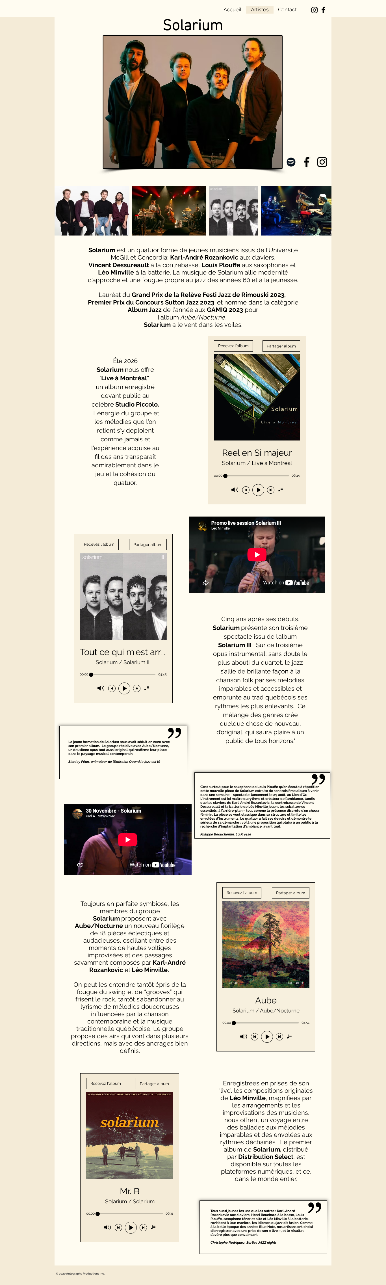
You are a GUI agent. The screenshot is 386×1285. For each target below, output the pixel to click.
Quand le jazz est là (144, 762)
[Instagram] (314, 10)
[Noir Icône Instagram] (322, 162)
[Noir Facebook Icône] (306, 162)
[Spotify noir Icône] (291, 162)
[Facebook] (323, 10)
